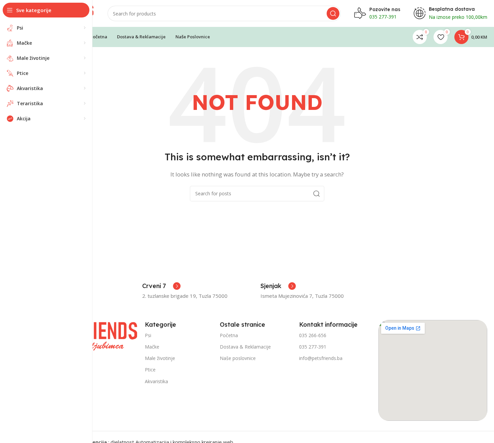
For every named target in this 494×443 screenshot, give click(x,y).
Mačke (152, 347)
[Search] (333, 13)
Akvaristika (156, 381)
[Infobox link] (161, 286)
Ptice (150, 369)
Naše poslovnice (238, 358)
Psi (148, 335)
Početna (229, 335)
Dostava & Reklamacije (245, 347)
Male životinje (160, 358)
